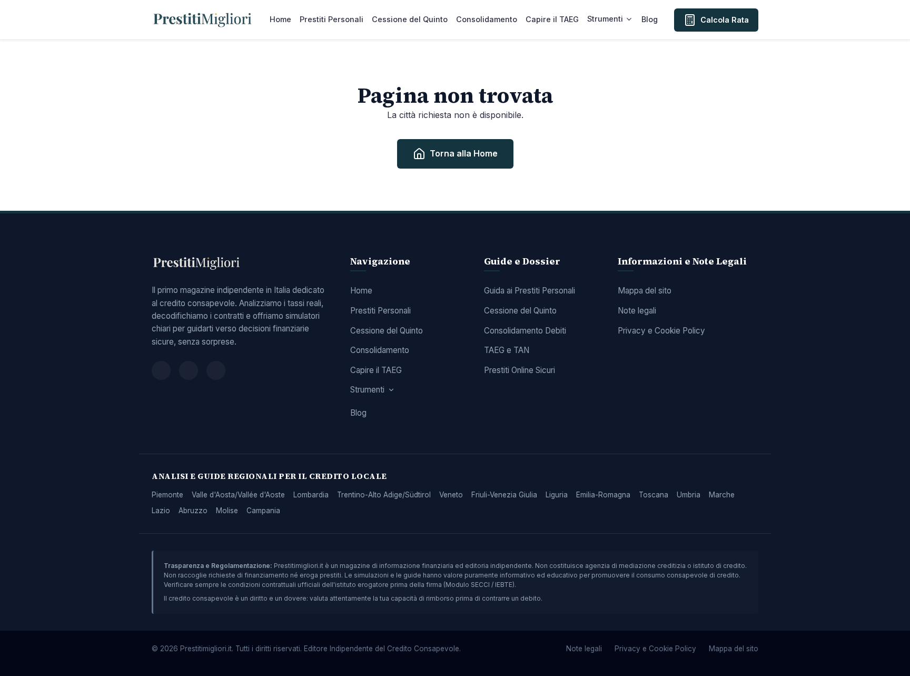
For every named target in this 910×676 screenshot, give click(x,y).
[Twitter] (188, 370)
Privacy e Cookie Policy (661, 331)
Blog (649, 19)
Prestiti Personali (331, 19)
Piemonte (167, 495)
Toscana (653, 495)
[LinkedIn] (215, 370)
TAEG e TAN (506, 350)
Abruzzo (193, 510)
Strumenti (605, 18)
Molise (227, 510)
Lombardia (311, 495)
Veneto (451, 495)
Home (280, 19)
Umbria (688, 495)
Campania (263, 510)
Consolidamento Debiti (525, 331)
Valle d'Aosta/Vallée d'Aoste (238, 495)
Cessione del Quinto (410, 19)
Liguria (557, 495)
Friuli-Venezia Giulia (504, 495)
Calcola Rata (724, 19)
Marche (722, 495)
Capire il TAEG (552, 19)
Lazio (161, 510)
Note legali (637, 311)
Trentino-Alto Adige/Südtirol (384, 495)
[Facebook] (161, 370)
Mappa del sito (644, 291)
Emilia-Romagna (603, 495)
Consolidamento (486, 19)
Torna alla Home (464, 153)
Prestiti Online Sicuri (519, 370)
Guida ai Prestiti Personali (529, 291)
